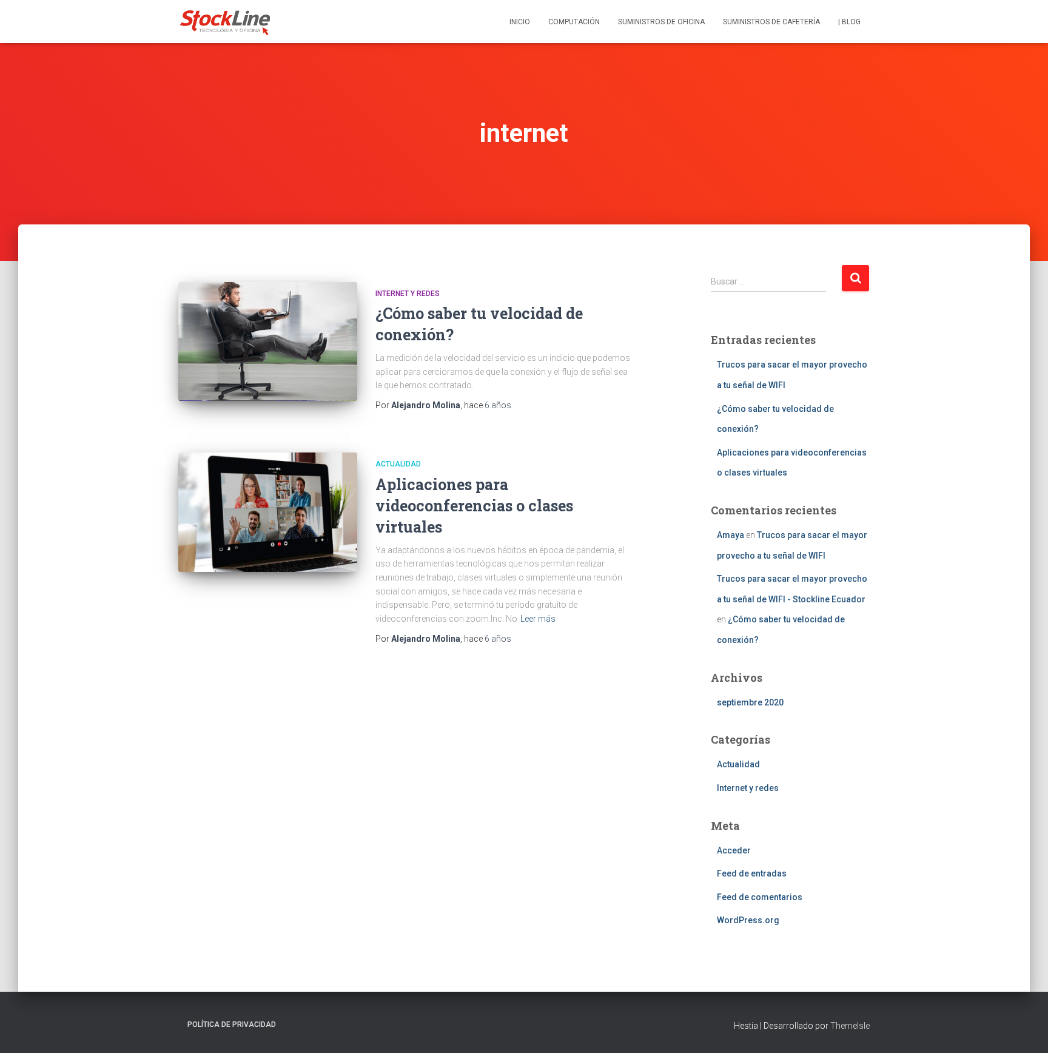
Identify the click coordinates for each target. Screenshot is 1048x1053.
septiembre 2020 (750, 702)
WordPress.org (748, 920)
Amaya (730, 535)
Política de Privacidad (231, 1024)
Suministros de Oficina (661, 22)
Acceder (734, 850)
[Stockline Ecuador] (225, 22)
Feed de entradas (752, 873)
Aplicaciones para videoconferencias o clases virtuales (474, 505)
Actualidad (398, 464)
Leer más (538, 619)
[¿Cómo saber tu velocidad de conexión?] (267, 342)
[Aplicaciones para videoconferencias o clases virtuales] (267, 512)
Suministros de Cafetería (771, 22)
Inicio (519, 22)
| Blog (849, 22)
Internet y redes (407, 293)
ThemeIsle (850, 1026)
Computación (574, 22)
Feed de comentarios (759, 897)
